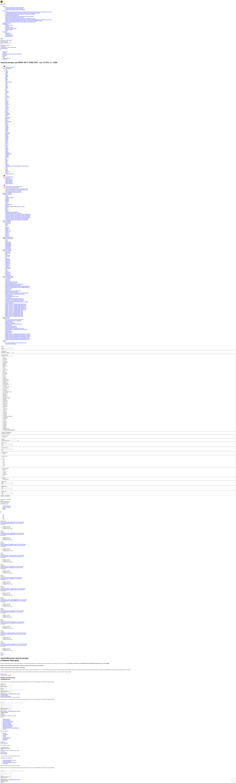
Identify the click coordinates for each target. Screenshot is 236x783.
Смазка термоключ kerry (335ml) (12, 296)
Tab (6, 143)
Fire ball (7, 96)
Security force (8, 230)
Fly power (7, 97)
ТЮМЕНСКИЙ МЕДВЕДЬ (9, 429)
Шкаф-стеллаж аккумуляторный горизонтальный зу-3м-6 (17, 339)
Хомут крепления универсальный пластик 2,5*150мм (16, 301)
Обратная (5, 479)
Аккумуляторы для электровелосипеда (13, 192)
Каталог (4, 733)
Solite (6, 140)
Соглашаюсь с (11, 693)
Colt (6, 82)
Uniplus (6, 157)
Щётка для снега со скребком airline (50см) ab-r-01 (15, 306)
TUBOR (5, 413)
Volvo (6, 162)
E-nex (6, 240)
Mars (6, 119)
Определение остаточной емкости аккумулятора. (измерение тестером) (20, 18)
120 (3, 518)
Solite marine (8, 246)
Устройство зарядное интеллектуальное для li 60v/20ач (16, 219)
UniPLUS (5, 418)
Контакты (5, 31)
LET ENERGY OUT (7, 391)
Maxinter (7, 200)
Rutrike (6, 229)
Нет (4, 437)
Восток (6, 235)
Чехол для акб (8, 332)
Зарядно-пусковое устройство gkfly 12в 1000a (15, 206)
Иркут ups (7, 236)
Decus (6, 86)
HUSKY (5, 389)
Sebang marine (8, 245)
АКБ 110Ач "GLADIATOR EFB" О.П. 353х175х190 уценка (12, 634)
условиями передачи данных (14, 693)
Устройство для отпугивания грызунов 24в (14, 300)
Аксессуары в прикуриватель (11, 281)
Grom (6, 108)
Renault (6, 137)
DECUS (5, 372)
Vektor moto (7, 268)
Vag (6, 158)
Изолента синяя (8, 288)
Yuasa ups (7, 234)
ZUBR (4, 423)
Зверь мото (7, 271)
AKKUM (2, 46)
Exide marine (8, 241)
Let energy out (8, 117)
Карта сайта (5, 763)
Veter (6, 161)
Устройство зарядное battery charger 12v (13, 213)
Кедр (6, 208)
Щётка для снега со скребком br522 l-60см (14, 315)
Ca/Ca (4, 471)
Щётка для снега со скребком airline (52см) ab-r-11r (15, 308)
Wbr (6, 269)
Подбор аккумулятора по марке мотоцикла (14, 8)
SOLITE (5, 405)
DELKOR (5, 373)
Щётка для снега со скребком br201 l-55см (14, 310)
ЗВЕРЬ (4, 427)
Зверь (6, 169)
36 (4, 464)
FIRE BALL (5, 379)
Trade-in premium (8, 181)
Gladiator (7, 107)
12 (4, 453)
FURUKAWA (6, 384)
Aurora (6, 75)
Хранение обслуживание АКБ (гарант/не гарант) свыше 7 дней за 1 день (20, 21)
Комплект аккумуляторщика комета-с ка (13, 323)
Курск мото (7, 274)
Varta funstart (8, 267)
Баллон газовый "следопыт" (11, 282)
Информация (5, 24)
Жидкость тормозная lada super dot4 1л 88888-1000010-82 (17, 287)
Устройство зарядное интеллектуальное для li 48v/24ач (16, 218)
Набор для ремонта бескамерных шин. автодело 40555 (16, 292)
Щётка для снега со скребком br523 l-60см (14, 316)
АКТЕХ (5, 426)
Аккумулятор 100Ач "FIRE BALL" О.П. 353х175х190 (11, 523)
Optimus (7, 227)
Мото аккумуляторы (7, 724)
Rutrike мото (8, 262)
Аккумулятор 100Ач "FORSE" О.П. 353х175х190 (10, 578)
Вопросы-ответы (8, 29)
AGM (4, 469)
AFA (4, 357)
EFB (4, 473)
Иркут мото (7, 272)
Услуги (4, 10)
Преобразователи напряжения (11, 212)
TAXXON (5, 409)
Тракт (6, 172)
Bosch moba (7, 253)
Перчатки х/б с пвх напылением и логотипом (15, 294)
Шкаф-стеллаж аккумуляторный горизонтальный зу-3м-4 (17, 338)
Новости (7, 26)
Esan (6, 90)
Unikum (7, 156)
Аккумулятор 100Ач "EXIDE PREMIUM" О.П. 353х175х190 (13, 600)
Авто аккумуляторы (7, 722)
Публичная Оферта (7, 761)
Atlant (6, 72)
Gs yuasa (7, 109)
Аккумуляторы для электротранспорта (11, 727)
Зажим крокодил (8, 321)
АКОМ (4, 425)
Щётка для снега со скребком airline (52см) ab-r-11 (15, 307)
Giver (6, 106)
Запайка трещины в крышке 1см (12, 15)
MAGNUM (5, 393)
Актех (6, 168)
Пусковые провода (9, 331)
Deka (6, 239)
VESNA (5, 422)
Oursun (6, 130)
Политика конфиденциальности (9, 762)
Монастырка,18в (8, 36)
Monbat (6, 123)
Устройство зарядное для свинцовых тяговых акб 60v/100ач (17, 215)
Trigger (6, 149)
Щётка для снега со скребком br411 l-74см (14, 313)
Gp (6, 226)
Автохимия (7, 280)
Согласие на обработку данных (9, 760)
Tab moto (7, 264)
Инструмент (8, 289)
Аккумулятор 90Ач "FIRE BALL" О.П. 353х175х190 (11, 567)
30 (3, 463)
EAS (4, 375)
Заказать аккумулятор (5, 45)
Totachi (6, 148)
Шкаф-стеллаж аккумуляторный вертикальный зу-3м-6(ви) (17, 336)
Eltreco (6, 225)
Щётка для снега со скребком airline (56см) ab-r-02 (15, 309)
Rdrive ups (7, 228)
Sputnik (6, 142)
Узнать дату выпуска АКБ (10, 28)
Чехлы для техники (9, 302)
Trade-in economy (8, 180)
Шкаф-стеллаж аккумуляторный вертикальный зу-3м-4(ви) (17, 335)
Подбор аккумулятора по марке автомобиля (14, 7)
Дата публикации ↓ (7, 505)
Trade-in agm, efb (8, 179)
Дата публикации (4, 503)
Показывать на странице (5, 499)
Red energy (7, 261)
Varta (6, 159)
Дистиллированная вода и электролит (13, 320)
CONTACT (5, 369)
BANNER (5, 362)
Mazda (6, 120)
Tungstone (7, 152)
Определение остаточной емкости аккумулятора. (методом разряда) (19, 16)
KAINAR (5, 390)
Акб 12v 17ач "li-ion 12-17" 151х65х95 (13, 190)
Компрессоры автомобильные (11, 291)
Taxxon (6, 144)
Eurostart (7, 91)
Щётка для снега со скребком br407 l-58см (14, 312)
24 (4, 462)
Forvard (6, 101)
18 (3, 461)
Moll (6, 122)
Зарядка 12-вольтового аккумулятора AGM (14, 17)
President (7, 133)
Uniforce (7, 154)
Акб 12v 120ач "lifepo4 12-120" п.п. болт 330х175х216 (16, 189)
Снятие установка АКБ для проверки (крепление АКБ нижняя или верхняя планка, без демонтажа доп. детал (28, 11)
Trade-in (5, 412)
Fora (6, 98)
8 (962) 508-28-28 (4, 41)
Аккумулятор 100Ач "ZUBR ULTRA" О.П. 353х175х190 (12, 589)
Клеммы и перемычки (10, 322)
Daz (6, 85)
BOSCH (5, 365)
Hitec (6, 110)
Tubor (6, 150)
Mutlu (6, 125)
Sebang (6, 139)
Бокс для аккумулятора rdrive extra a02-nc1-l (14, 319)
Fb (5, 93)
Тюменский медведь (9, 173)
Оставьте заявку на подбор (6, 675)
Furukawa (7, 103)
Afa (6, 69)
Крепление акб (8, 325)
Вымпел (7, 205)
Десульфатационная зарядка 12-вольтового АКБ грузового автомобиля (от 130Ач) (22, 12)
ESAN (4, 377)
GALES (5, 385)
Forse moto (7, 256)
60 (3, 517)
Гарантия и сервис (9, 27)
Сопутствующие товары (8, 721)
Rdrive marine (8, 243)
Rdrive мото (7, 260)
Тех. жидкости (8, 297)
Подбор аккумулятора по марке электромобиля (15, 9)
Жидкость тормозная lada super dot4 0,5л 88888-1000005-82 (17, 286)
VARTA (5, 421)
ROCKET (5, 402)
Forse (6, 100)
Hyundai (7, 112)
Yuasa (6, 270)
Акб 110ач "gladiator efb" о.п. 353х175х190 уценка (15, 342)
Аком (6, 167)
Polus (6, 131)
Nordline (7, 127)
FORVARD (5, 383)
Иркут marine (8, 248)
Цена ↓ (4, 508)
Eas (6, 89)
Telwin (6, 203)
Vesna (6, 160)
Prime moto (7, 259)
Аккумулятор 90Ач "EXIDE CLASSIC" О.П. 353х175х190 (12, 545)
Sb (3, 475)
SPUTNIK (5, 406)
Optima (6, 129)
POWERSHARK (6, 397)
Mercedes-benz (8, 121)
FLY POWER (6, 380)
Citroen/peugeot (8, 81)
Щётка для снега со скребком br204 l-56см (14, 311)
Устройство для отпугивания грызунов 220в (14, 299)
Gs (6, 257)
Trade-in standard (8, 182)
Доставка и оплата (7, 22)
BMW (4, 364)
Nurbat (6, 128)
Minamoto (7, 258)
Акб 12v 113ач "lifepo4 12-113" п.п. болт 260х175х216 (16, 188)
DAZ (4, 370)
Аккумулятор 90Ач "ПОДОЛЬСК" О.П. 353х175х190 (11, 611)
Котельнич (7, 32)
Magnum (7, 118)
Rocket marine (8, 244)
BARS (4, 363)
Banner (6, 76)
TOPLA (5, 411)
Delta (6, 224)
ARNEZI (5, 358)
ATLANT (5, 359)
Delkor (6, 87)
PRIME (4, 399)
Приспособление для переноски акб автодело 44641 (16, 329)
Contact (6, 84)
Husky (6, 111)
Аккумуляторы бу (6, 720)
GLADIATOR (6, 386)
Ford (6, 99)
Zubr (6, 163)
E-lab (6, 88)
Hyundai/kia (7, 113)
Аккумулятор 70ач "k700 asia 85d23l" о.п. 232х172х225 (16, 166)
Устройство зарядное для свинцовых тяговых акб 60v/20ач (17, 216)
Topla (6, 147)
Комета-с (7, 209)
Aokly (6, 70)
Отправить (8, 495)
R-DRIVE (5, 400)
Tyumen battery (8, 153)
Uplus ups (7, 231)
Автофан (7, 164)
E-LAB (4, 374)
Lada (6, 116)
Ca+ (4, 470)
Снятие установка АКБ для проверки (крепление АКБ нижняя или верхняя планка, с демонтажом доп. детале (28, 19)
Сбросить (2, 495)
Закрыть (2, 713)
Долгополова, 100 (9, 35)
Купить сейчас (3, 673)
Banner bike (7, 251)
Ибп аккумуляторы (7, 723)
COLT (4, 368)
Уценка (4, 729)
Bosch (6, 79)
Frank (6, 102)
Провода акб (8, 330)
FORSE (5, 381)
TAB (4, 407)
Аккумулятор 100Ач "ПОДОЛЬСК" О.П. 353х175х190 (11, 622)
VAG (4, 420)
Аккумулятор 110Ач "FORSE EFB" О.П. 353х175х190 (11, 534)
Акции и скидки (8, 25)
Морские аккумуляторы (8, 725)
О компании (5, 734)
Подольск (7, 171)
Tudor (6, 151)
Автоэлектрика (8, 204)
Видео (6, 30)
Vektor (6, 233)
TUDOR (5, 415)
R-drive (6, 136)
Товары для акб (6, 719)
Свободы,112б (8, 34)
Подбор (4, 6)
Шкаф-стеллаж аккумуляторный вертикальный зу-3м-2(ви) (17, 333)
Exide (6, 92)
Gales (6, 105)
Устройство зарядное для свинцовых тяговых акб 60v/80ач (17, 217)
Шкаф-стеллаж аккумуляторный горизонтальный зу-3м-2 (17, 337)
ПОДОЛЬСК (6, 428)
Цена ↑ (4, 509)
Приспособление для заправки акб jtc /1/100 (14, 328)
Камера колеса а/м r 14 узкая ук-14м (12, 290)
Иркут (6, 170)
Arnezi (6, 71)
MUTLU (5, 396)
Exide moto (7, 255)
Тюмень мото (8, 275)
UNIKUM (5, 417)
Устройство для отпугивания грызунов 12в (14, 298)
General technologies (9, 197)
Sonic (6, 141)
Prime (6, 134)
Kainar (6, 115)
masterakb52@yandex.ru (5, 748)
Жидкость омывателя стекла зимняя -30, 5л (14, 284)
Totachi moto (8, 265)
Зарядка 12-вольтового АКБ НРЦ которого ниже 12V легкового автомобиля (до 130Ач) (23, 20)
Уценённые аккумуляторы (10, 343)
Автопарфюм (8, 278)
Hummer (7, 198)
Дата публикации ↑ (7, 507)
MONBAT (5, 395)
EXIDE (4, 378)
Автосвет (7, 279)
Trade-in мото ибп (9, 183)
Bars (6, 77)
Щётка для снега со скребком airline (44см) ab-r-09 (15, 305)
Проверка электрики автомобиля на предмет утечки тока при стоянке (20, 14)
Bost (6, 80)
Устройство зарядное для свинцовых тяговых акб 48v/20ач (17, 214)
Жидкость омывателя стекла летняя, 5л (13, 285)
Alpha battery (8, 223)
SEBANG (5, 404)
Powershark (7, 132)
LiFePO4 (5, 474)
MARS (4, 394)
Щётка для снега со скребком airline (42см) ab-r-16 (15, 303)
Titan (6, 146)
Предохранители (8, 295)
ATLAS (5, 361)
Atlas (6, 74)
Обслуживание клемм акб (10, 326)
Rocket (6, 138)
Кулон (6, 210)
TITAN (4, 410)
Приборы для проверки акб (11, 327)
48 (3, 466)
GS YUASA (5, 388)
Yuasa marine (8, 247)
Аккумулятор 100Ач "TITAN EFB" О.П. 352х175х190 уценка (13, 645)
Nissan (6, 126)
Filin (6, 95)
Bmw (6, 78)
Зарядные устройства (7, 726)
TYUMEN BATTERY (7, 416)
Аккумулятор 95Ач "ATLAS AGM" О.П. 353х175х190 (11, 556)
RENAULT (5, 401)
